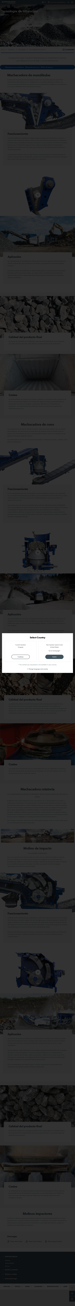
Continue (21, 657)
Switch (54, 657)
